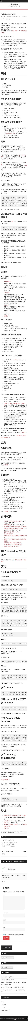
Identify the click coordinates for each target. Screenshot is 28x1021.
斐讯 (18, 832)
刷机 (12, 832)
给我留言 (11, 977)
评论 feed (3, 1007)
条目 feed (3, 1004)
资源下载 (5, 511)
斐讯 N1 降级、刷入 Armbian (11, 532)
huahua (3, 990)
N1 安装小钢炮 (8, 533)
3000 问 (6, 828)
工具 (12, 221)
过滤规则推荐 (4, 779)
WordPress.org (5, 1010)
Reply (3, 881)
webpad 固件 (7, 281)
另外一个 (20, 750)
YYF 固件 (6, 292)
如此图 (23, 432)
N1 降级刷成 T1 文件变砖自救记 (12, 544)
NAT (23, 851)
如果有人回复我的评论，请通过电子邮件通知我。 (14, 934)
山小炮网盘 (7, 821)
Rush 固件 (6, 305)
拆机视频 (5, 465)
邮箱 (4, 920)
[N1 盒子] (6, 526)
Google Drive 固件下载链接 (11, 824)
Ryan (9, 868)
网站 (4, 927)
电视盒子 (21, 832)
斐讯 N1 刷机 (7, 524)
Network (5, 832)
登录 (2, 1001)
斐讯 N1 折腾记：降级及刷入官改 (12, 542)
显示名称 (5, 913)
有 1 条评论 (7, 19)
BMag (13, 1019)
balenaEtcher (10, 133)
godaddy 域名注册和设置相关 (17, 987)
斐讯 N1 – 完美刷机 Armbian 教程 (13, 521)
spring (2, 987)
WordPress (20, 1018)
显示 (9, 947)
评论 (4, 895)
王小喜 (3, 16)
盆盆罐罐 (14, 4)
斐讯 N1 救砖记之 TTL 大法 (11, 546)
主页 (5, 822)
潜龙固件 (6, 316)
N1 (10, 832)
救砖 (15, 832)
